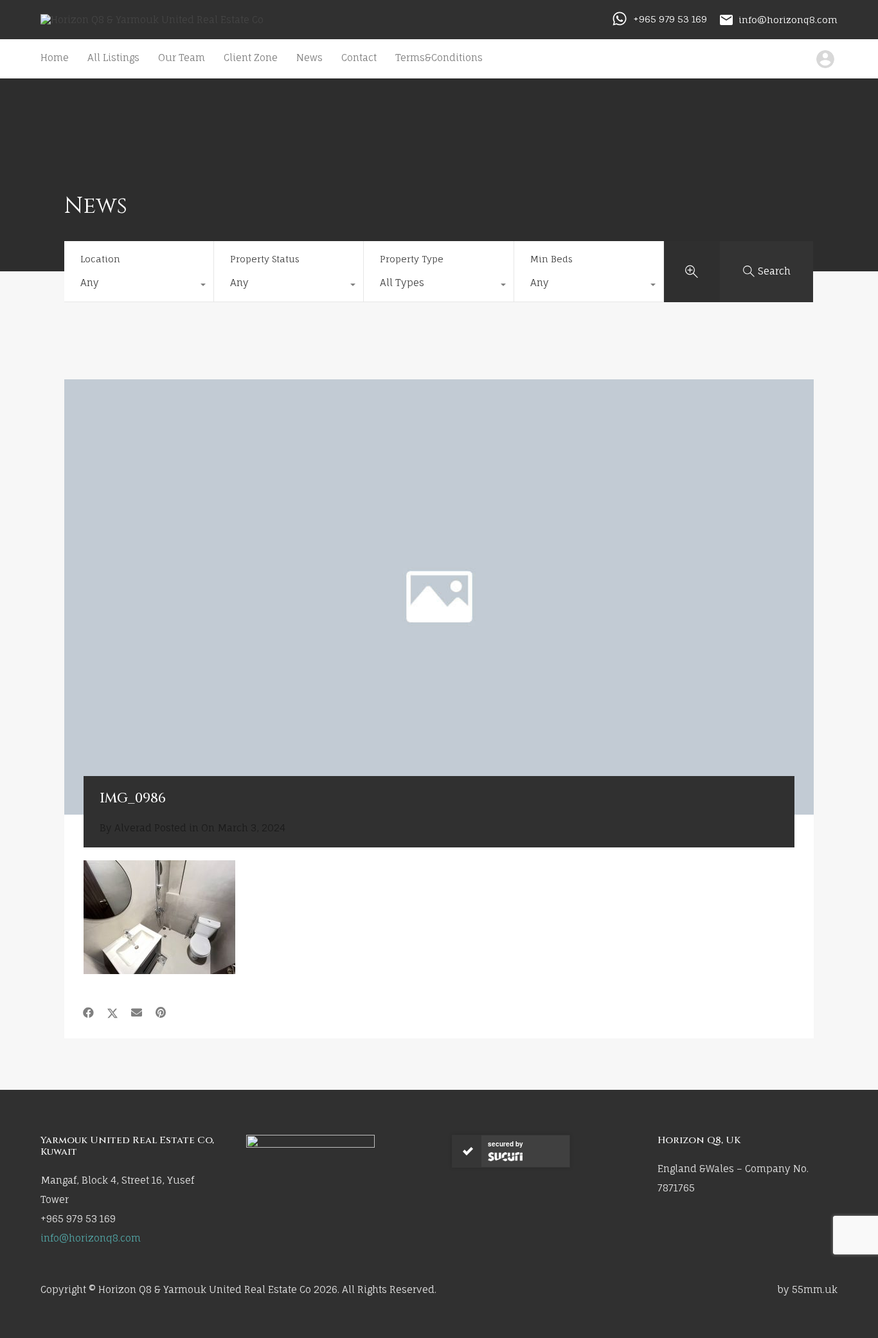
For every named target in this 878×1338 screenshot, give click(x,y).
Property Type (411, 258)
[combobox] (138, 286)
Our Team (181, 57)
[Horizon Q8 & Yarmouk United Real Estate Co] (152, 20)
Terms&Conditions (439, 57)
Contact (359, 57)
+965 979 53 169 (670, 19)
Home (54, 57)
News (309, 57)
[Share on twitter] (112, 1012)
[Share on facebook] (88, 1012)
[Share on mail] (136, 1012)
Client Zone (251, 57)
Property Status (265, 258)
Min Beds (551, 258)
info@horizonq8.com (788, 19)
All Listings (113, 57)
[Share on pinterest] (161, 1012)
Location (100, 258)
